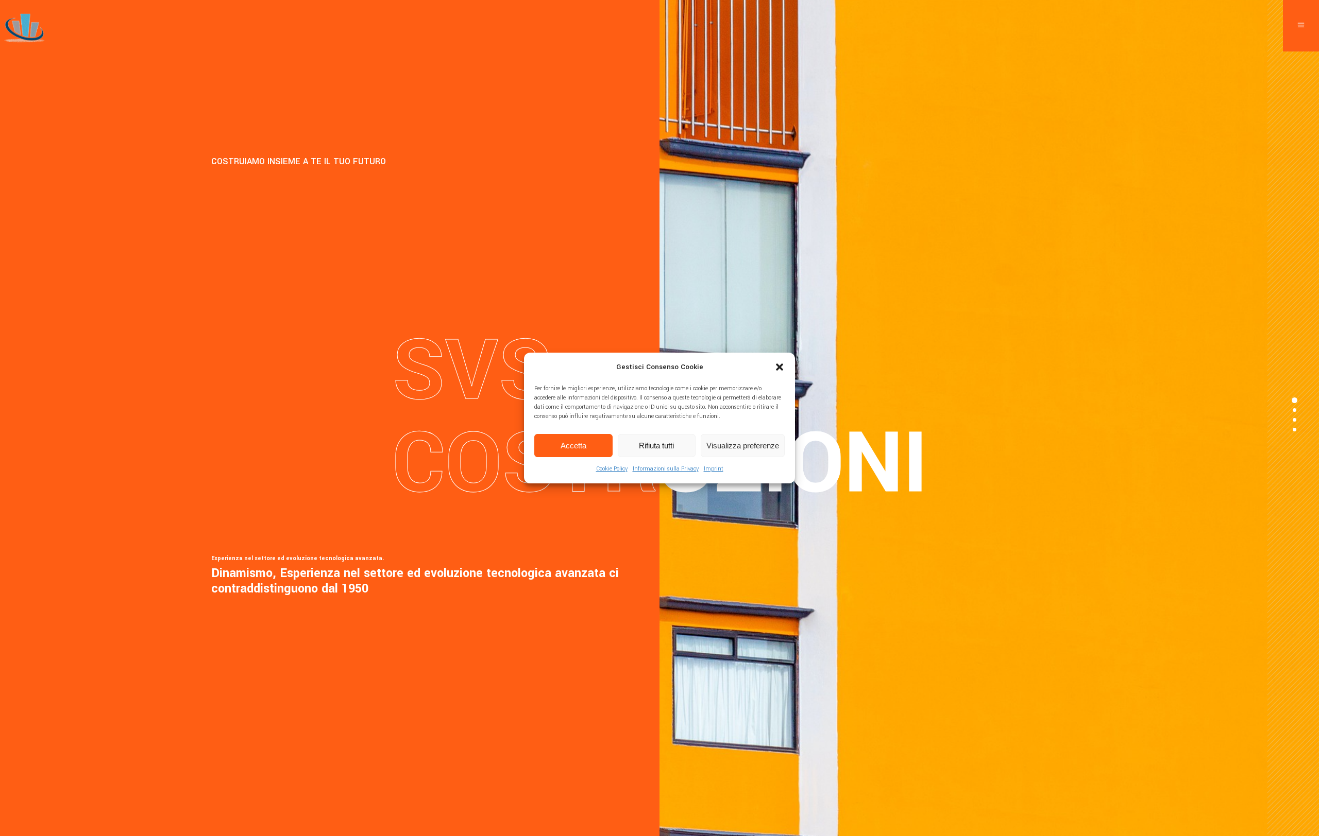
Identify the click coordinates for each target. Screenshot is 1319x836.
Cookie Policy (612, 469)
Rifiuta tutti (656, 445)
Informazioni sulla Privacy (666, 469)
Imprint (713, 469)
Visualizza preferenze (742, 445)
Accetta (573, 445)
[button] (779, 367)
